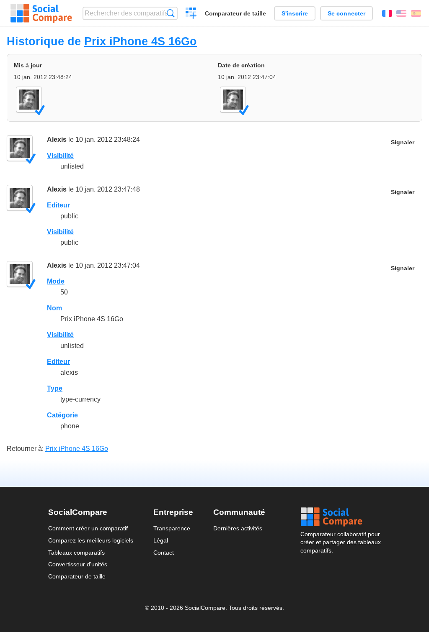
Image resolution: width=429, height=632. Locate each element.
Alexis (57, 139)
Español (416, 13)
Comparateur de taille (235, 13)
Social (340, 517)
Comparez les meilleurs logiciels (90, 540)
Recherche (171, 13)
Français (387, 13)
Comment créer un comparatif (88, 528)
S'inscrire (295, 13)
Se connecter (346, 13)
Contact (163, 552)
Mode (56, 281)
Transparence (171, 528)
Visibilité (60, 155)
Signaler (402, 142)
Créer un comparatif (191, 14)
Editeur (58, 205)
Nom (54, 308)
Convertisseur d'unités (77, 564)
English (401, 13)
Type (54, 388)
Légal (160, 540)
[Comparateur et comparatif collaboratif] (41, 13)
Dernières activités (237, 528)
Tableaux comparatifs (76, 552)
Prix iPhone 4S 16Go (140, 41)
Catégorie (62, 415)
